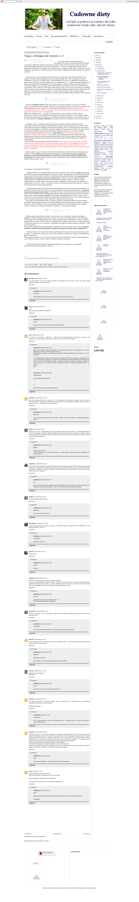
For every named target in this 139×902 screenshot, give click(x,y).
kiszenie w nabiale (108, 137)
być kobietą (32, 266)
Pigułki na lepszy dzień (103, 85)
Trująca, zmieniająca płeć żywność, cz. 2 (103, 82)
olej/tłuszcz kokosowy (103, 151)
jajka (107, 135)
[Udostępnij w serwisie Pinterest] (51, 265)
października (100, 71)
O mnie (46, 36)
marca (99, 109)
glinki (99, 135)
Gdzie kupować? (99, 36)
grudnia (99, 66)
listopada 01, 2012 (45, 715)
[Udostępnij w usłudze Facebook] (49, 265)
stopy (111, 158)
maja (98, 104)
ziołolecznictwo (98, 166)
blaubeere (31, 496)
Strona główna (29, 36)
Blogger (94, 888)
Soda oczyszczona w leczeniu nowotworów (108, 270)
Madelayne (32, 397)
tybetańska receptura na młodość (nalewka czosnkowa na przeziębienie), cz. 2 (104, 255)
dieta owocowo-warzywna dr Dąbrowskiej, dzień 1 (104, 73)
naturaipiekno (32, 523)
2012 (97, 64)
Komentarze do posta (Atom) (38, 836)
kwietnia (99, 106)
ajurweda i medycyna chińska (103, 126)
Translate (57, 47)
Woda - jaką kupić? (102, 93)
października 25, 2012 (41, 278)
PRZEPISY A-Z (74, 36)
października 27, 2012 (40, 670)
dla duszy (107, 133)
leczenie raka (38, 266)
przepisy (109, 156)
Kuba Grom (32, 732)
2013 (97, 62)
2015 (97, 58)
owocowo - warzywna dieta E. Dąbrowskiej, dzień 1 (108, 237)
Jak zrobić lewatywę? (106, 245)
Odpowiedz (32, 284)
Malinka (31, 429)
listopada (99, 68)
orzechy (111, 153)
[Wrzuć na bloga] (45, 265)
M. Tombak (103, 146)
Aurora (31, 306)
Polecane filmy (86, 36)
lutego (99, 111)
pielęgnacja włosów (100, 154)
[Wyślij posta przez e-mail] (40, 264)
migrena (106, 148)
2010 (97, 118)
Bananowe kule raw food (103, 87)
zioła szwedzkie (109, 164)
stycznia (99, 113)
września (99, 95)
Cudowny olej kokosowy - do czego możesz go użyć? (107, 211)
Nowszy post (28, 833)
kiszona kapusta (98, 138)
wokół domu (108, 163)
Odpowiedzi (34, 288)
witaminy (56, 266)
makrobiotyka (109, 146)
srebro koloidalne (105, 158)
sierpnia (99, 98)
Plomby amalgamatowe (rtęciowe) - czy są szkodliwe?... (103, 78)
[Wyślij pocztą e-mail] (44, 265)
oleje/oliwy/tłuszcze (99, 153)
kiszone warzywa (108, 138)
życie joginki (104, 170)
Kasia (30, 335)
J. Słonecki (103, 135)
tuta (66, 244)
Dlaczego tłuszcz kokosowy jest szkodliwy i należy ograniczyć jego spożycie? (104, 279)
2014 (97, 60)
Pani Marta (32, 278)
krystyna (31, 670)
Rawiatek (31, 639)
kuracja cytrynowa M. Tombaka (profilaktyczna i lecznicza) (104, 218)
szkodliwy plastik (106, 159)
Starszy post (86, 833)
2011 (97, 116)
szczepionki (51, 266)
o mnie (111, 149)
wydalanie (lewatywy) (99, 165)
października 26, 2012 (42, 611)
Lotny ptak (32, 699)
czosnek (103, 129)
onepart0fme (32, 611)
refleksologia (97, 158)
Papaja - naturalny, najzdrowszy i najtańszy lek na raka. (108, 261)
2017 (97, 55)
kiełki (101, 137)
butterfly (31, 551)
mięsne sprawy (98, 148)
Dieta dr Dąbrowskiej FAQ (59, 36)
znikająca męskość (63, 266)
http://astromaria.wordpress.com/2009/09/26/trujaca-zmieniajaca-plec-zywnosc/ (42, 258)
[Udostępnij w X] (47, 265)
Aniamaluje (32, 463)
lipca (98, 100)
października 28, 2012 (46, 291)
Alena (30, 771)
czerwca (99, 102)
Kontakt (38, 36)
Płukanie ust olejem (101, 222)
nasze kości (44, 266)
